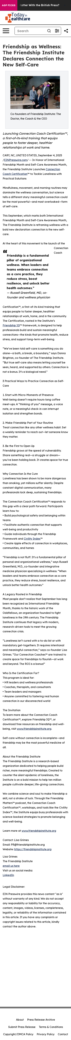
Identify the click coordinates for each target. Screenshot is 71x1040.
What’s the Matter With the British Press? (31, 5)
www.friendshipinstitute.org (34, 728)
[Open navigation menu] (6, 30)
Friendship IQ (11, 325)
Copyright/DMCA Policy (18, 1034)
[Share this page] (66, 30)
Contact (63, 1034)
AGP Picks (8, 5)
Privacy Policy (45, 1034)
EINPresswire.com (15, 160)
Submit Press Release (22, 1027)
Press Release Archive (41, 1019)
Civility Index (32, 538)
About (20, 1019)
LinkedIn (8, 875)
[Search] (49, 31)
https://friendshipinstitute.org (33, 849)
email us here (11, 865)
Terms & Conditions (51, 1027)
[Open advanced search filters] (57, 31)
